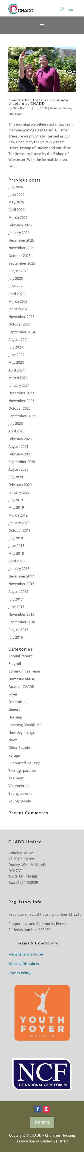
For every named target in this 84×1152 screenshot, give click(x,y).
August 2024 (18, 339)
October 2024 (19, 324)
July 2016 (15, 637)
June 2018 (16, 545)
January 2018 (19, 568)
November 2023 (21, 400)
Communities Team (24, 671)
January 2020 (19, 492)
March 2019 (18, 515)
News (67, 108)
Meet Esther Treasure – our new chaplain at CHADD (38, 101)
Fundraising (18, 701)
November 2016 (21, 614)
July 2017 (15, 599)
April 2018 (16, 561)
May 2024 (16, 362)
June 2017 (16, 606)
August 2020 (18, 469)
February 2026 (20, 225)
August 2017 (18, 591)
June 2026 (16, 194)
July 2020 (15, 477)
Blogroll (14, 663)
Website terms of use (25, 954)
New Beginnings (21, 732)
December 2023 (21, 393)
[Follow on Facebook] (37, 1109)
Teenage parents (22, 770)
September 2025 (21, 263)
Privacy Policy (19, 972)
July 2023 (15, 423)
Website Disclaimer (24, 963)
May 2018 (16, 553)
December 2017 (21, 576)
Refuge (14, 755)
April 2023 (16, 431)
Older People (19, 747)
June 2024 (16, 354)
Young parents (20, 793)
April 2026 (16, 209)
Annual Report (20, 656)
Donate (42, 1122)
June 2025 (16, 286)
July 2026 (15, 187)
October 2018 (19, 530)
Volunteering (19, 785)
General (56, 108)
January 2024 (19, 385)
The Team (15, 114)
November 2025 (21, 247)
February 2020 (20, 484)
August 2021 (18, 446)
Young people (19, 801)
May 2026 (16, 202)
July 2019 (15, 499)
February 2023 (20, 439)
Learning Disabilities (24, 724)
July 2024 (15, 347)
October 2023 (19, 408)
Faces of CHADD (21, 686)
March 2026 (18, 217)
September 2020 (21, 461)
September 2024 (21, 332)
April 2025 (16, 293)
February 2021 (20, 454)
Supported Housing (24, 763)
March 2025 (18, 301)
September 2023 (21, 416)
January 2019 (19, 522)
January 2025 (19, 309)
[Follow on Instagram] (46, 1109)
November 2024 (21, 316)
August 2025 (18, 270)
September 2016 (21, 622)
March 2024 (18, 377)
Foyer (12, 694)
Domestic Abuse (21, 679)
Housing (15, 717)
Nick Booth (20, 108)
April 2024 (16, 370)
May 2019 (16, 507)
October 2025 (19, 255)
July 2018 (15, 538)
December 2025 (21, 240)
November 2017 (21, 583)
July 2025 (15, 278)
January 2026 (19, 232)
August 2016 (18, 629)
